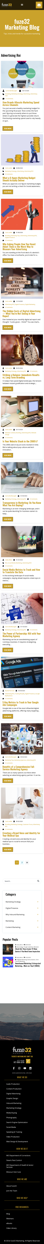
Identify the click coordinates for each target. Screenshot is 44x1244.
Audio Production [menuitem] (13, 1084)
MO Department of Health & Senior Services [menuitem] (19, 1166)
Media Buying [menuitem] (11, 1113)
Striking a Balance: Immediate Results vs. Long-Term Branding (21, 376)
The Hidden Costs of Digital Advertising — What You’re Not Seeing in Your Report (22, 313)
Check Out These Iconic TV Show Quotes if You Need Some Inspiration (27, 950)
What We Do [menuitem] (22, 1077)
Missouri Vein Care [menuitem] (13, 1172)
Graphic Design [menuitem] (12, 1098)
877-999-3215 (19, 1062)
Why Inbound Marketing (15, 914)
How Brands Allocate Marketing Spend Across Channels (21, 103)
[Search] (38, 881)
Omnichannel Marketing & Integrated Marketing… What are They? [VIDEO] (28, 964)
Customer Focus (27, 824)
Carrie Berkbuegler (11, 91)
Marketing (10, 921)
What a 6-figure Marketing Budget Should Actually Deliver (19, 179)
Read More (7, 128)
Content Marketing (13, 927)
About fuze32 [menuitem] (11, 1186)
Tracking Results (19, 694)
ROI (6, 563)
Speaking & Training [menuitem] (14, 1132)
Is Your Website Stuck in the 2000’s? (20, 441)
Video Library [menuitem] (11, 1228)
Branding (8, 94)
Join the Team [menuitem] (11, 1191)
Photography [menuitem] (11, 1117)
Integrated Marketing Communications (26, 959)
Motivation (36, 947)
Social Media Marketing (15, 563)
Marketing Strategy (17, 94)
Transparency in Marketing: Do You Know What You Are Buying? (22, 504)
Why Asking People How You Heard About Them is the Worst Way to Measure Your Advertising (19, 246)
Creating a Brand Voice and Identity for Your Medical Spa (21, 834)
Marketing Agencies (20, 760)
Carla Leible (8, 168)
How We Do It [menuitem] (22, 1149)
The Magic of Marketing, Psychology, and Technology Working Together (27, 975)
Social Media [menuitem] (11, 1127)
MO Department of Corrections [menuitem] (18, 1155)
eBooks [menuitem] (9, 1223)
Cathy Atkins (8, 560)
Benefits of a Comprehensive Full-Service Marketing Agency (19, 768)
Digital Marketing (30, 304)
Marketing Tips (15, 236)
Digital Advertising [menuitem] (13, 1093)
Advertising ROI (28, 171)
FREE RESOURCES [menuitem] (22, 1207)
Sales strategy (20, 947)
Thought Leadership (28, 947)
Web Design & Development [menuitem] (17, 1141)
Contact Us (22, 1030)
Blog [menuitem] (8, 1214)
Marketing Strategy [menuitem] (13, 1108)
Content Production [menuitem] (13, 1089)
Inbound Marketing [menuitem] (13, 1103)
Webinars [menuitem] (10, 1218)
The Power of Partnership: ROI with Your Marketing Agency (22, 635)
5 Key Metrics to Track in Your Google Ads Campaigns (21, 703)
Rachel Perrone (9, 691)
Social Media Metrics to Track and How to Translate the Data (21, 571)
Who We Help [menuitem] (22, 1198)
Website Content (10, 433)
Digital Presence (10, 237)
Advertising (26, 94)
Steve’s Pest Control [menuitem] (14, 1160)
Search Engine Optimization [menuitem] (17, 1122)
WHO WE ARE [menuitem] (22, 1179)
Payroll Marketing (25, 986)
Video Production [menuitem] (13, 1137)
